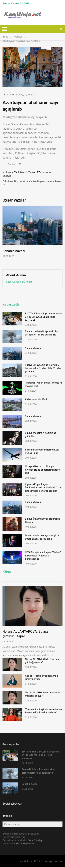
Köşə (6, 572)
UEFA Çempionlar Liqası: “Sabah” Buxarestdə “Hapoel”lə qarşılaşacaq (43, 555)
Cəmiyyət (21, 94)
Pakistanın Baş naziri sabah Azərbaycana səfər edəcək (31, 181)
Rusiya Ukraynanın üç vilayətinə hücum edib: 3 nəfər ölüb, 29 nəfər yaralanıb (43, 368)
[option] (32, 232)
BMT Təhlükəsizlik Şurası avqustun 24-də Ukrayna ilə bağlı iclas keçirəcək (43, 316)
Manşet (32, 94)
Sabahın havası (13, 251)
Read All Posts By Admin (19, 281)
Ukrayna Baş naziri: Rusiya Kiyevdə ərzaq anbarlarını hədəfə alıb (42, 469)
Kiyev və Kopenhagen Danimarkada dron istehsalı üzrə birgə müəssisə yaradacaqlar (43, 487)
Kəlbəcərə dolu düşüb (36, 399)
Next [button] (60, 235)
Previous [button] (4, 235)
